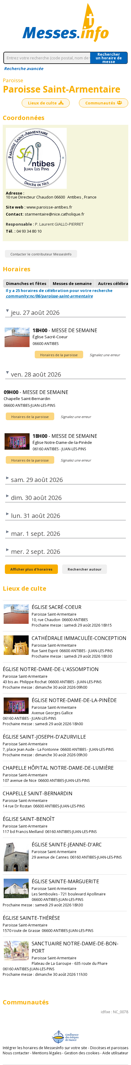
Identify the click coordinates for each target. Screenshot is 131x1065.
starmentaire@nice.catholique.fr (54, 214)
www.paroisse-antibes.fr (49, 207)
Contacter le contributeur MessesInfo (41, 254)
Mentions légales (46, 1053)
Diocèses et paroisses (109, 1047)
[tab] (26, 283)
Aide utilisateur (115, 1053)
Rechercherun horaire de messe (109, 58)
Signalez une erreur (105, 355)
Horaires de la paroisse (59, 355)
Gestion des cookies (81, 1053)
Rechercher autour (84, 569)
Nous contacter (16, 1053)
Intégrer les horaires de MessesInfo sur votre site (45, 1047)
